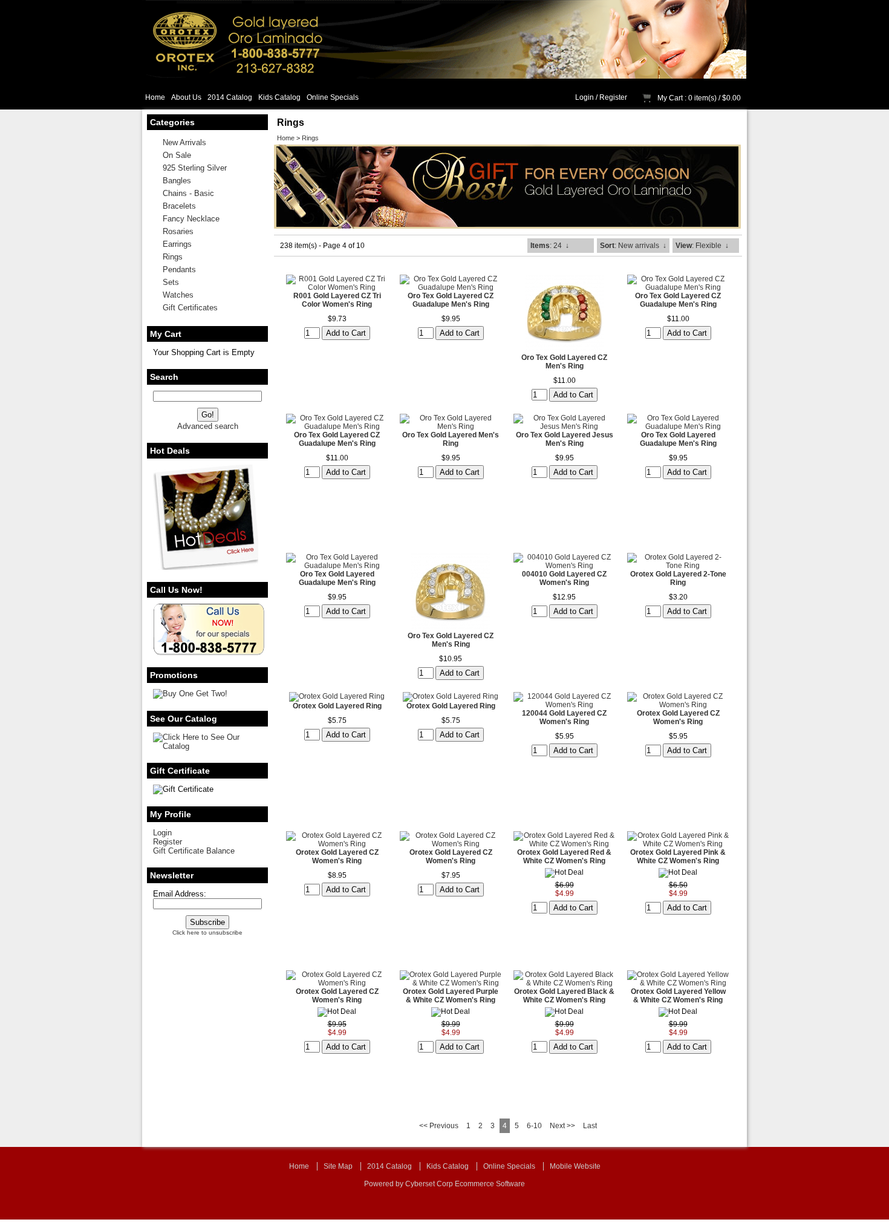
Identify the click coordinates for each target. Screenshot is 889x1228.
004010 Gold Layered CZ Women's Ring (564, 578)
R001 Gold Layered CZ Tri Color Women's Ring (337, 300)
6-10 (534, 1126)
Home (155, 97)
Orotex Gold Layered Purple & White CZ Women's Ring (450, 995)
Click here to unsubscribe (207, 932)
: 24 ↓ (549, 245)
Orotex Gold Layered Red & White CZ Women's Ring (564, 856)
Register (613, 97)
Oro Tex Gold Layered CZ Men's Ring (564, 361)
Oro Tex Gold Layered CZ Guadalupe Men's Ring (450, 300)
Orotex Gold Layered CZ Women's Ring (678, 717)
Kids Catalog (279, 97)
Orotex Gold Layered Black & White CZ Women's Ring (564, 995)
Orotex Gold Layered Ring (337, 706)
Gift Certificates (190, 307)
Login (584, 97)
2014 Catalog (229, 97)
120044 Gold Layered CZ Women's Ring (564, 717)
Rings (310, 138)
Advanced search (207, 426)
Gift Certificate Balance (194, 850)
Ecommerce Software (490, 1184)
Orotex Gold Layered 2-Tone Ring (678, 578)
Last (590, 1126)
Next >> (562, 1126)
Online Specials (333, 97)
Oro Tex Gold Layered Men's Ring (450, 439)
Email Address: (179, 893)
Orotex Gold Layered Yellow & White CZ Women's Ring (678, 995)
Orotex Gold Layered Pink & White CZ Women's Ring (678, 856)
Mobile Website (575, 1166)
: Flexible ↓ (702, 245)
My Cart (670, 98)
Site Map (338, 1166)
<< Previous (438, 1126)
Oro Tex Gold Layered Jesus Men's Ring (564, 439)
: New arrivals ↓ (633, 245)
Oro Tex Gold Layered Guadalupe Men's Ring (678, 439)
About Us (186, 97)
